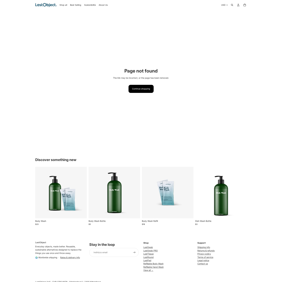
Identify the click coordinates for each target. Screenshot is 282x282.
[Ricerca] (232, 5)
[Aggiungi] (82, 213)
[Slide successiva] (82, 192)
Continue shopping (141, 88)
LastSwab (148, 247)
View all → (148, 270)
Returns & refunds (206, 250)
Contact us (202, 263)
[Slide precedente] (39, 192)
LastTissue (148, 254)
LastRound (148, 257)
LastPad (147, 260)
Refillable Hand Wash (153, 267)
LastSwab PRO (150, 250)
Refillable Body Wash (153, 263)
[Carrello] (244, 5)
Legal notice (203, 260)
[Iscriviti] (134, 252)
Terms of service (205, 257)
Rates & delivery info (70, 257)
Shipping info (203, 247)
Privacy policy (204, 254)
